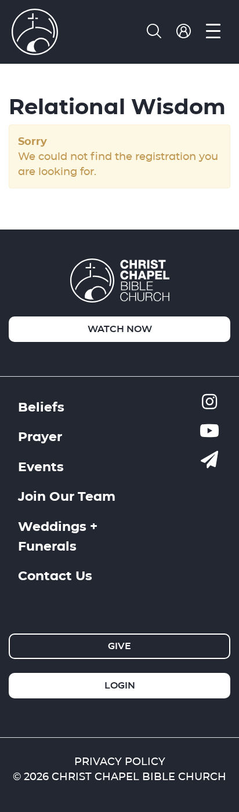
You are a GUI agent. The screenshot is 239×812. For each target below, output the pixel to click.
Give (119, 645)
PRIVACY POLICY (119, 761)
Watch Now (120, 328)
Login (119, 685)
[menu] (213, 31)
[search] (154, 31)
